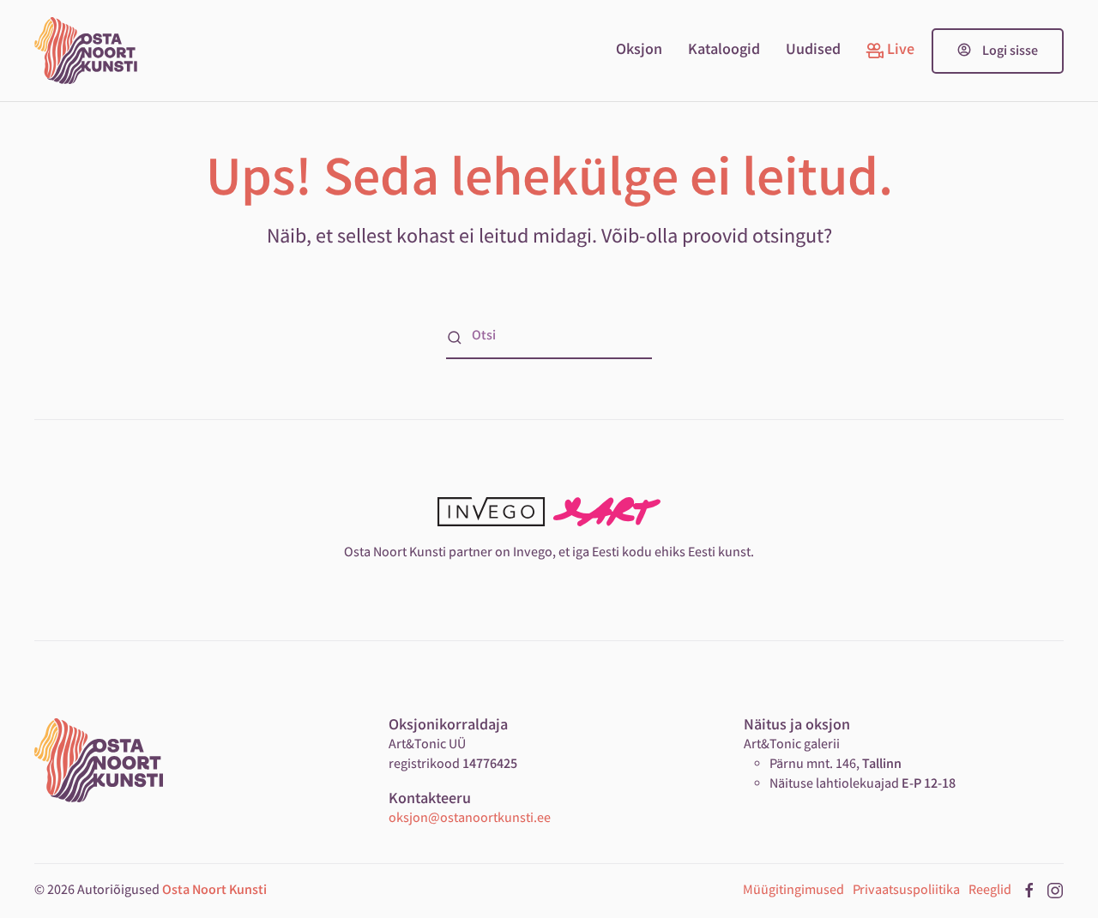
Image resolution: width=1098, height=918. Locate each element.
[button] (998, 51)
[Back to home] (85, 50)
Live (900, 50)
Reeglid (989, 891)
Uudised (813, 50)
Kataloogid (724, 50)
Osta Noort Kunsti (214, 891)
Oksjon (639, 50)
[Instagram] (1055, 891)
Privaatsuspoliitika (906, 891)
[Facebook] (1029, 891)
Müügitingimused (793, 891)
